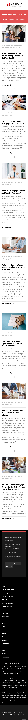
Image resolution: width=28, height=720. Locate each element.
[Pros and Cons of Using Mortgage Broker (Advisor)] (14, 102)
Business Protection (7, 610)
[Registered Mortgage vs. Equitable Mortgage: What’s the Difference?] (14, 321)
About (3, 586)
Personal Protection (7, 606)
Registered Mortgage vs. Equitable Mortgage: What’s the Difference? (14, 343)
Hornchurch (5, 647)
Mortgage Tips (7, 47)
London (4, 623)
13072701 (4, 680)
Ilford (3, 650)
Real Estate (16, 47)
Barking (4, 653)
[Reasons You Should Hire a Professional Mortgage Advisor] (14, 391)
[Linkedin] (7, 566)
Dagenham (4, 640)
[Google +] (15, 563)
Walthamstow (5, 657)
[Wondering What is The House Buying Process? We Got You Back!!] (14, 33)
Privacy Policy (5, 616)
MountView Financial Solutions (13, 45)
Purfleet (4, 633)
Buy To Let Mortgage (7, 596)
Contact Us (5, 613)
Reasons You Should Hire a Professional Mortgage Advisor (13, 412)
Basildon (4, 636)
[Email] (7, 563)
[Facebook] (11, 563)
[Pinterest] (19, 563)
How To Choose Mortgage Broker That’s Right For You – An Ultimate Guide (13, 487)
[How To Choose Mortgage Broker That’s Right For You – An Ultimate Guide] (14, 465)
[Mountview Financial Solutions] (14, 5)
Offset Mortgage (6, 599)
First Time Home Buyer (8, 589)
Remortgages (5, 593)
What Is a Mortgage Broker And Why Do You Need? (13, 192)
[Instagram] (11, 566)
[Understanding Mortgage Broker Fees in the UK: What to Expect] (14, 245)
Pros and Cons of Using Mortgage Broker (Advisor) (13, 122)
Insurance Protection (7, 603)
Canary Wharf (5, 643)
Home (3, 582)
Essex (3, 626)
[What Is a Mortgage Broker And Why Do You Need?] (14, 171)
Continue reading (7, 85)
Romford (4, 630)
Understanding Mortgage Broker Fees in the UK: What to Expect (14, 267)
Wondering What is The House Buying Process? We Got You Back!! (13, 55)
